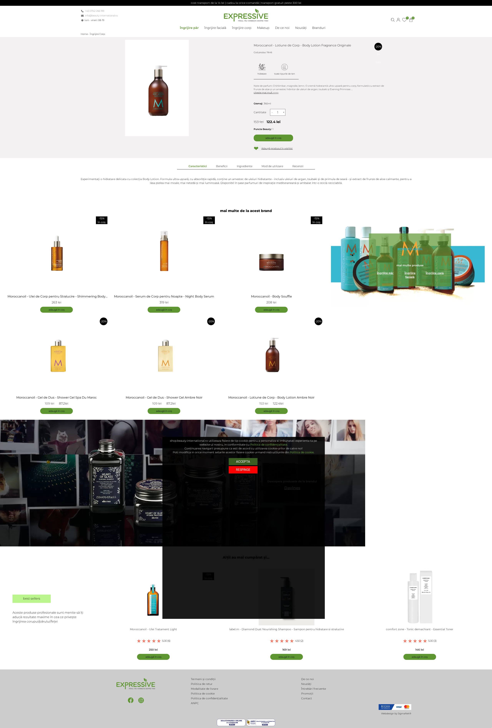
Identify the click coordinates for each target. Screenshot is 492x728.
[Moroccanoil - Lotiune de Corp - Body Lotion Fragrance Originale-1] (157, 88)
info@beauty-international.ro (101, 15)
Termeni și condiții (203, 679)
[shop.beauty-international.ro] (246, 14)
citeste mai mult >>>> (266, 92)
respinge (243, 470)
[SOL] (231, 722)
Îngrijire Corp (97, 34)
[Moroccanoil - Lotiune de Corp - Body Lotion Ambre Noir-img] (271, 353)
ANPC (195, 703)
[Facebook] (131, 700)
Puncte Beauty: (263, 129)
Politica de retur (202, 684)
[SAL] (260, 722)
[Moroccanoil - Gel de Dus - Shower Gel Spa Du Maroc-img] (56, 353)
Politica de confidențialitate (209, 698)
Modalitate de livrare (204, 688)
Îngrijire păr (385, 273)
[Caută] (393, 19)
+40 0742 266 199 (94, 10)
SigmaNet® (404, 713)
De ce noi (307, 679)
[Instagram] (141, 700)
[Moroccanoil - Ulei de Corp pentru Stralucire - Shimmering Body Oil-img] (56, 252)
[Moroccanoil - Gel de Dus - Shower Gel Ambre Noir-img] (164, 353)
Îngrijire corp (435, 273)
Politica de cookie (203, 693)
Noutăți (306, 684)
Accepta (243, 461)
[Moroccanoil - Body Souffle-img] (271, 252)
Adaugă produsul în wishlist (277, 148)
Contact (306, 698)
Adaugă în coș (273, 138)
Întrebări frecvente (313, 688)
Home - (85, 34)
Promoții (307, 693)
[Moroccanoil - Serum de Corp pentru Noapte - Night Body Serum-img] (164, 252)
